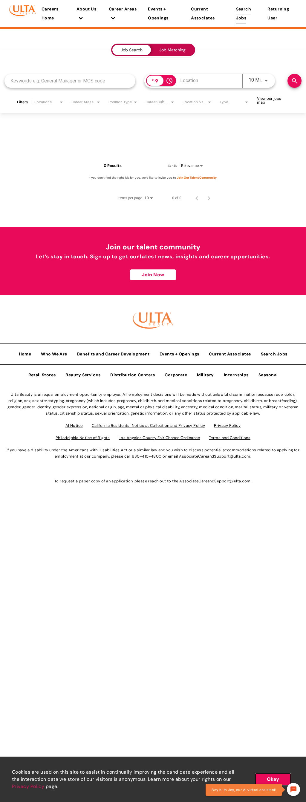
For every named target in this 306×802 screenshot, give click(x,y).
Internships (236, 375)
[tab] (131, 50)
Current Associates (203, 13)
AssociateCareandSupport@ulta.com (214, 456)
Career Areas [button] (123, 9)
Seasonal (268, 375)
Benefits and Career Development (113, 354)
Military (205, 375)
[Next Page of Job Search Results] (209, 198)
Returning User (278, 13)
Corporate (176, 375)
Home (25, 354)
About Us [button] (86, 9)
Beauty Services (82, 375)
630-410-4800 (146, 456)
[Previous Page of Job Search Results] (197, 198)
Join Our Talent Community (197, 178)
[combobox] (69, 81)
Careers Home (50, 13)
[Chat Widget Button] (293, 789)
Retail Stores (42, 375)
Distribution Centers (132, 375)
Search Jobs (243, 13)
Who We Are (54, 354)
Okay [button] (273, 779)
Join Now (153, 275)
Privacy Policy (28, 786)
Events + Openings (158, 13)
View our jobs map (269, 100)
